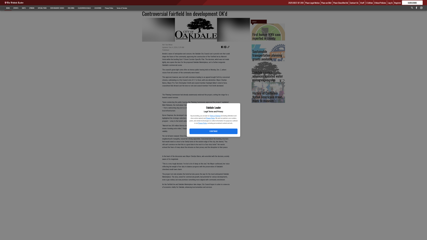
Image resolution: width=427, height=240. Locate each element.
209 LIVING (71, 8)
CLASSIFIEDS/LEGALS (84, 8)
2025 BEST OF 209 (296, 2)
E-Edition (369, 2)
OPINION (31, 8)
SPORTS (15, 8)
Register (397, 2)
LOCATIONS (97, 8)
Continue (213, 131)
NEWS (8, 8)
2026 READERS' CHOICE (57, 8)
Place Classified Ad (340, 2)
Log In (390, 2)
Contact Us (354, 2)
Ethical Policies (380, 2)
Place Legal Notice (312, 2)
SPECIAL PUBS (42, 8)
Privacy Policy (210, 118)
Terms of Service (215, 116)
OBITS (24, 8)
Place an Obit (326, 2)
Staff (362, 2)
